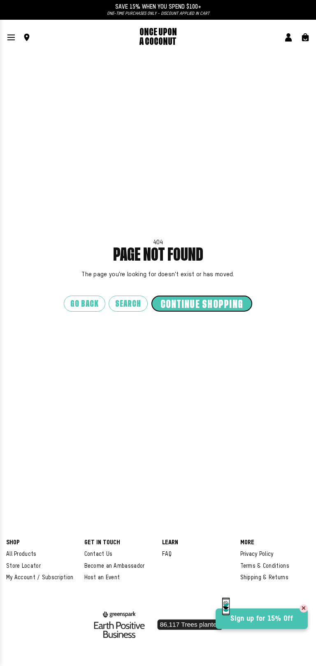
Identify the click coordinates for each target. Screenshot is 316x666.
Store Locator (23, 566)
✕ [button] (303, 608)
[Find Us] (26, 37)
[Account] (288, 37)
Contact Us (98, 554)
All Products (21, 554)
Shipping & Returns (264, 577)
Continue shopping (201, 304)
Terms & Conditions (264, 566)
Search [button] (128, 304)
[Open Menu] (11, 37)
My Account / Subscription (40, 577)
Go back (84, 304)
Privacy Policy (257, 554)
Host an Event (102, 577)
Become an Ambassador (114, 566)
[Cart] (305, 37)
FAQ (167, 554)
